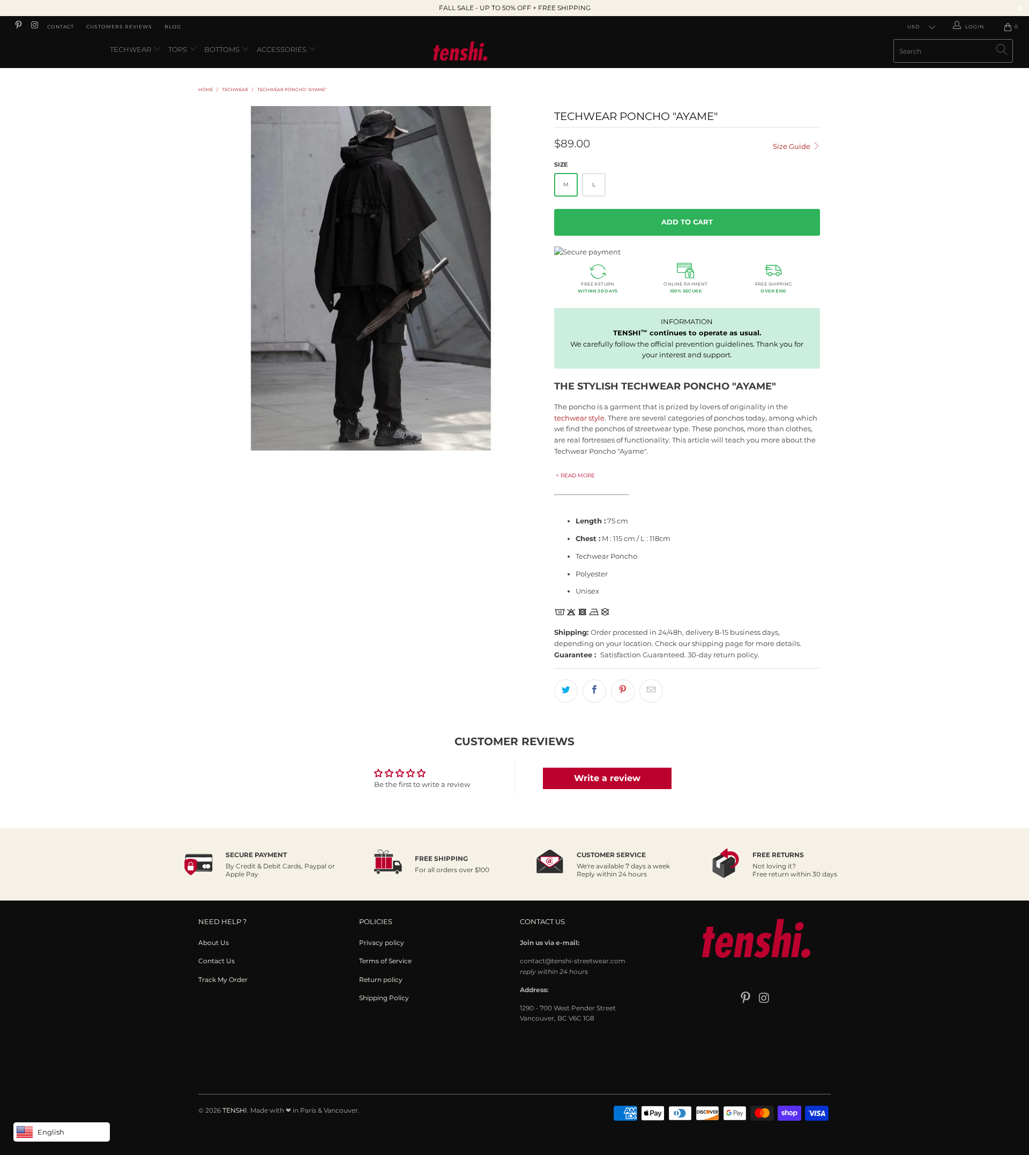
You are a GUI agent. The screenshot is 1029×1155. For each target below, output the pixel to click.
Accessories (282, 49)
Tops (178, 49)
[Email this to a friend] (651, 691)
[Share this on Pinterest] (623, 691)
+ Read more (575, 475)
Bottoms (222, 49)
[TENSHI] (514, 52)
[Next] (525, 278)
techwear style (579, 418)
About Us (213, 943)
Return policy (380, 980)
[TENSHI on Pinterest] (18, 26)
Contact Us (216, 961)
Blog (173, 26)
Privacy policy (381, 943)
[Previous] (217, 278)
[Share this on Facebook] (594, 691)
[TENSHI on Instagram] (34, 26)
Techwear (131, 49)
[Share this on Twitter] (566, 691)
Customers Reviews (119, 26)
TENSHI (234, 1110)
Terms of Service (385, 961)
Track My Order (223, 980)
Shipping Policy (384, 998)
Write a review (607, 778)
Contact (60, 26)
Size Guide (792, 146)
